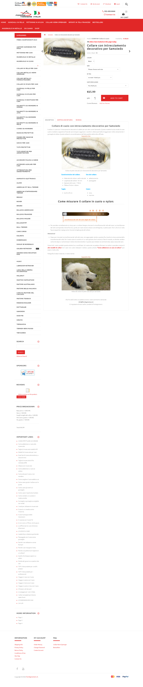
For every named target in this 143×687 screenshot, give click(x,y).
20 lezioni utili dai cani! (25, 589)
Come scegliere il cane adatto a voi (28, 479)
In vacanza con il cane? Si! (25, 520)
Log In (118, 4)
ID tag (89, 74)
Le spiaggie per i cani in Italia (26, 592)
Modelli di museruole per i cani (27, 452)
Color (89, 57)
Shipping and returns (64, 120)
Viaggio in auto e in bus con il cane (28, 586)
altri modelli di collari (55, 247)
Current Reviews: (92, 103)
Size (88, 66)
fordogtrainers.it (32, 677)
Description (49, 120)
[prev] (42, 51)
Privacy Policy (19, 647)
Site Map (17, 656)
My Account (96, 4)
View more (21, 397)
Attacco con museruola (25, 466)
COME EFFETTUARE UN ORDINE (28, 441)
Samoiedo (50, 35)
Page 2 (20, 617)
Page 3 (20, 620)
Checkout (108, 4)
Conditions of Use (20, 653)
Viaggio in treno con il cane (26, 583)
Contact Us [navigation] (83, 4)
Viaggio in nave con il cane (26, 577)
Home (45, 34)
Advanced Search (22, 356)
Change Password (39, 647)
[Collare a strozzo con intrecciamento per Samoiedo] (86, 153)
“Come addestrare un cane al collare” (109, 247)
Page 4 (20, 623)
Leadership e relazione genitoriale (28, 534)
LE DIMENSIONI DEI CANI (25, 600)
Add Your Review (105, 103)
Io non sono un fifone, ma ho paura (28, 523)
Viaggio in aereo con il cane (26, 580)
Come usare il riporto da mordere (28, 493)
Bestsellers (56, 647)
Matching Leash (92, 82)
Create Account (38, 650)
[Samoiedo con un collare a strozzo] (86, 274)
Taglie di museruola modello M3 (28, 449)
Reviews (78, 120)
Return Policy (19, 650)
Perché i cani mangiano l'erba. (27, 548)
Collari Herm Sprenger (60, 644)
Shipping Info (19, 644)
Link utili (20, 603)
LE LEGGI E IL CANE (24, 531)
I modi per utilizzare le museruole (28, 506)
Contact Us (110, 14)
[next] (129, 51)
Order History (38, 644)
